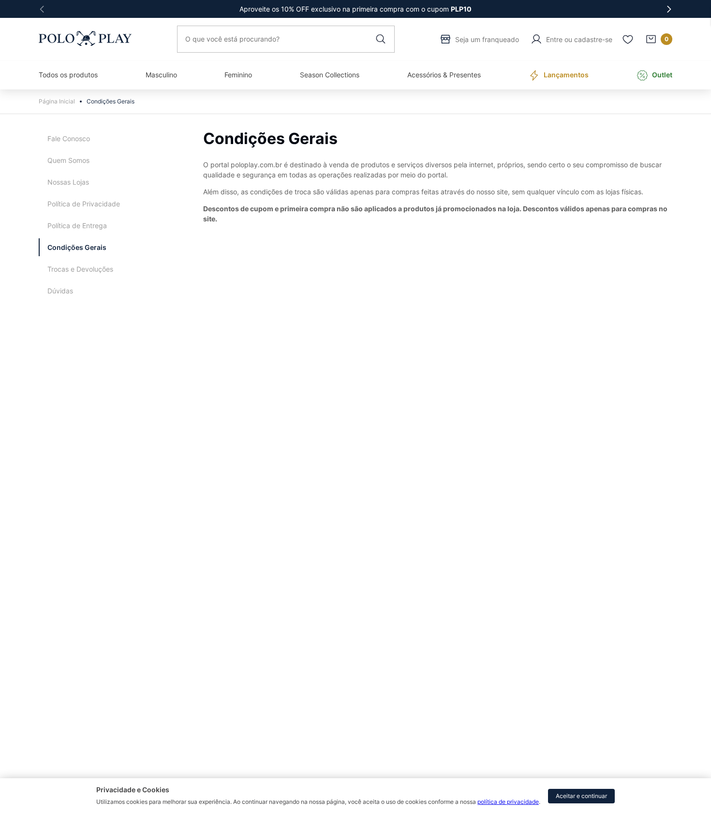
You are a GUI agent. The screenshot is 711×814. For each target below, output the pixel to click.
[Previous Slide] (42, 9)
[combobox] (286, 39)
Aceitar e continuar (581, 795)
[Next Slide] (669, 9)
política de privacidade (508, 801)
